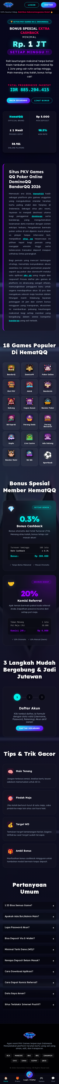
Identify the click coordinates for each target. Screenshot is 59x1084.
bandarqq (14, 320)
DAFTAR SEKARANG (29, 728)
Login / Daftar (29, 1080)
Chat (53, 1079)
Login (31, 5)
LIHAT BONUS (41, 100)
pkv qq (28, 275)
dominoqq (37, 216)
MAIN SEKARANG (18, 100)
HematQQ (38, 193)
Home (6, 1079)
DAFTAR (48, 5)
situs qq (28, 238)
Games (41, 1079)
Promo (17, 1079)
